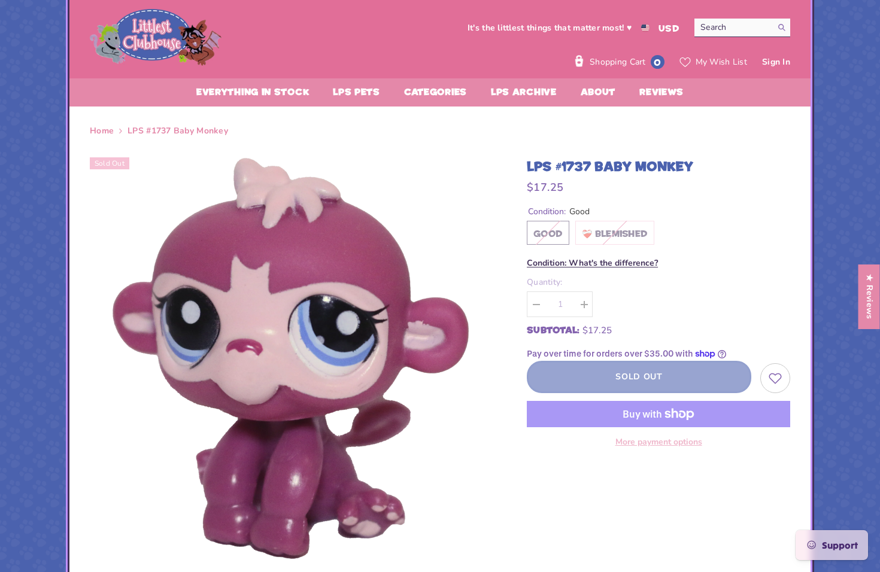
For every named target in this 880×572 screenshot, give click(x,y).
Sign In (776, 62)
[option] (290, 358)
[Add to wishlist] (775, 378)
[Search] (742, 28)
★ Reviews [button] (869, 297)
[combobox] (733, 27)
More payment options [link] (658, 442)
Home (102, 130)
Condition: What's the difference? (592, 263)
